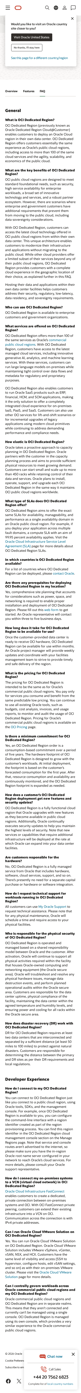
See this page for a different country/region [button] (39, 58)
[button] (7, 7)
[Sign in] (64, 7)
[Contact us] (73, 7)
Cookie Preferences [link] (16, 1360)
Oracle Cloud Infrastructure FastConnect (34, 1191)
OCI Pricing (19, 727)
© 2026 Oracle (13, 1353)
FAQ (42, 91)
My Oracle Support (52, 906)
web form (51, 610)
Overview (11, 91)
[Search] (47, 7)
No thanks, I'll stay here (27, 47)
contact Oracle (63, 573)
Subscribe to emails (16, 1367)
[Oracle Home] (18, 8)
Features (28, 91)
